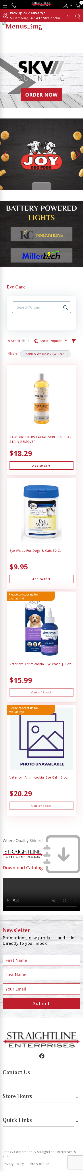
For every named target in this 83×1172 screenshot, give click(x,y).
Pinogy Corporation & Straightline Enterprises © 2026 (39, 1154)
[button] (68, 4)
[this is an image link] (41, 1039)
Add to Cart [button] (41, 466)
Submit (41, 1003)
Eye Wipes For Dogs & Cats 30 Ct (35, 550)
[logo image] (41, 4)
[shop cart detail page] (77, 4)
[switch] (25, 340)
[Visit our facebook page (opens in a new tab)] (41, 1056)
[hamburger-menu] (5, 4)
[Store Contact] (14, 4)
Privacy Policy (13, 1164)
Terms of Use (38, 1164)
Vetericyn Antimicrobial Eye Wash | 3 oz (40, 664)
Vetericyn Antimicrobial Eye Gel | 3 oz (39, 777)
